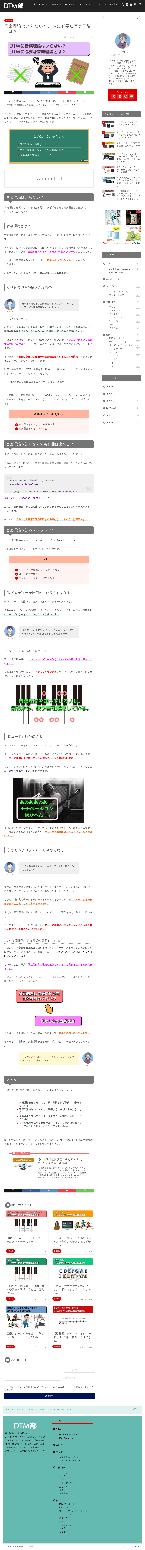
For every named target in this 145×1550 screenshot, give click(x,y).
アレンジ (123, 307)
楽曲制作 (122, 302)
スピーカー (123, 352)
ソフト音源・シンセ (124, 292)
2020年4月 (122, 408)
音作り (123, 324)
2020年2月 (122, 422)
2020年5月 (122, 401)
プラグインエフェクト (123, 295)
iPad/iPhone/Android (123, 269)
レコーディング (123, 317)
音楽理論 (9, 20)
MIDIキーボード (123, 338)
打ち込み (123, 321)
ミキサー (123, 366)
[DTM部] (14, 9)
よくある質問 (111, 4)
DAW (97, 4)
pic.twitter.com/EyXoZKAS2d (24, 484)
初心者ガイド (41, 4)
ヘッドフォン (123, 359)
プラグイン (84, 4)
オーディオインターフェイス (123, 345)
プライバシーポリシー (15, 1546)
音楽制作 (56, 4)
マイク (123, 363)
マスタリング (123, 310)
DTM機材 (70, 4)
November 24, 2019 (67, 492)
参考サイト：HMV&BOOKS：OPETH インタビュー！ (29, 498)
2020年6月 (122, 394)
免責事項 (31, 1546)
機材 (122, 335)
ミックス (123, 314)
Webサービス (122, 279)
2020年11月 (122, 386)
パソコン (123, 356)
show (58, 179)
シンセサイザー (123, 349)
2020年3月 (122, 415)
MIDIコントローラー (123, 342)
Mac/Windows (123, 272)
